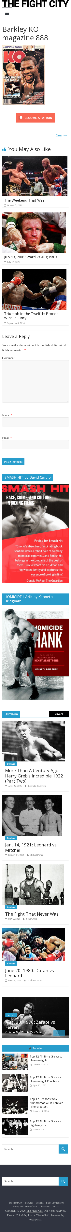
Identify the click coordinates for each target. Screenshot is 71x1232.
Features (29, 1202)
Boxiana (11, 763)
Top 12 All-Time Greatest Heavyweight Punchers (46, 1079)
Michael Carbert (34, 980)
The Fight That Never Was (32, 914)
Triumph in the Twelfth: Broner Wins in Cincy (31, 315)
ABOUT (56, 1206)
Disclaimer (44, 1206)
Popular (37, 1048)
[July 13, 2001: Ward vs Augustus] (34, 215)
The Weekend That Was (24, 200)
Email (7, 438)
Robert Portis (36, 854)
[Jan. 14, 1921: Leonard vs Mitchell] (32, 797)
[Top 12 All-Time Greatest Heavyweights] (16, 1054)
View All (59, 713)
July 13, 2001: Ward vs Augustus (30, 257)
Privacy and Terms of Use (24, 1206)
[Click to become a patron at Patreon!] (35, 114)
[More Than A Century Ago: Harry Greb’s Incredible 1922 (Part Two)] (33, 723)
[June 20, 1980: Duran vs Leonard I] (33, 930)
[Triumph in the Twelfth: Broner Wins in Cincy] (34, 272)
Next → (61, 135)
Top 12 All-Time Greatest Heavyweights (46, 1058)
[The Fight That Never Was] (33, 866)
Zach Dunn (35, 1032)
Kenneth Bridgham (37, 785)
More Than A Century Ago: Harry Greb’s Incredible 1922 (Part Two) (34, 775)
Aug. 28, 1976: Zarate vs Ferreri (30, 1024)
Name (7, 415)
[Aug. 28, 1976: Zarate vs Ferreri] (35, 999)
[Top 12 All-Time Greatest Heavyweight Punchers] (16, 1074)
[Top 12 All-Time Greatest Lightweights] (16, 1118)
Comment (8, 358)
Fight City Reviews (55, 1202)
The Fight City (15, 1202)
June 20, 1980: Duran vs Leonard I (29, 972)
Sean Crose (31, 918)
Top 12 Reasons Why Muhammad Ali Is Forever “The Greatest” (46, 1102)
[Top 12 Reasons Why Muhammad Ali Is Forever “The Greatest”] (16, 1096)
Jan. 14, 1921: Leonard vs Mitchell (31, 847)
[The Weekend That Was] (34, 158)
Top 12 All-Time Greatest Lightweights (46, 1123)
